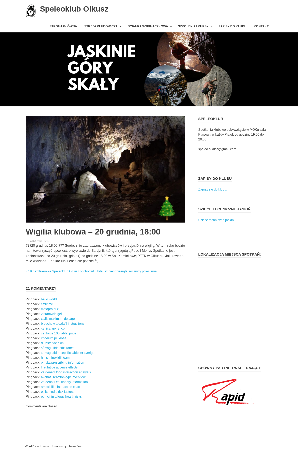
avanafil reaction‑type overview (63, 377)
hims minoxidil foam (55, 357)
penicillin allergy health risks (61, 396)
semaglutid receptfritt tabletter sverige (67, 352)
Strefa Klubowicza (101, 26)
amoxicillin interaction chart (60, 387)
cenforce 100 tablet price (58, 333)
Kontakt (261, 26)
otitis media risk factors (57, 391)
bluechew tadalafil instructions (62, 323)
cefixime (47, 304)
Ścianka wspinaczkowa (148, 26)
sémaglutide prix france (57, 348)
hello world (49, 299)
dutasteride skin (52, 343)
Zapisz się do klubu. (212, 189)
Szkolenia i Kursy (193, 26)
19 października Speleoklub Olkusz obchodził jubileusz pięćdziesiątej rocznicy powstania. (93, 271)
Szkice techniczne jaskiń (216, 220)
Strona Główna (63, 26)
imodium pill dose (53, 338)
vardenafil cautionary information (64, 382)
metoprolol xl (50, 309)
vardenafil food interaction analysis (66, 372)
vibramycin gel (51, 314)
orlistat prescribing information (62, 362)
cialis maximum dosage (58, 318)
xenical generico (53, 328)
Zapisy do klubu (233, 26)
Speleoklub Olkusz (74, 9)
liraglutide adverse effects (59, 367)
